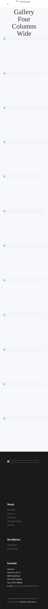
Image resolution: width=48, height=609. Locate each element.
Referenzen (12, 517)
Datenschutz (12, 548)
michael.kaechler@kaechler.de (26, 586)
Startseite (11, 510)
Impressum (12, 545)
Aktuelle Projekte (14, 521)
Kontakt (10, 525)
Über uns (11, 513)
